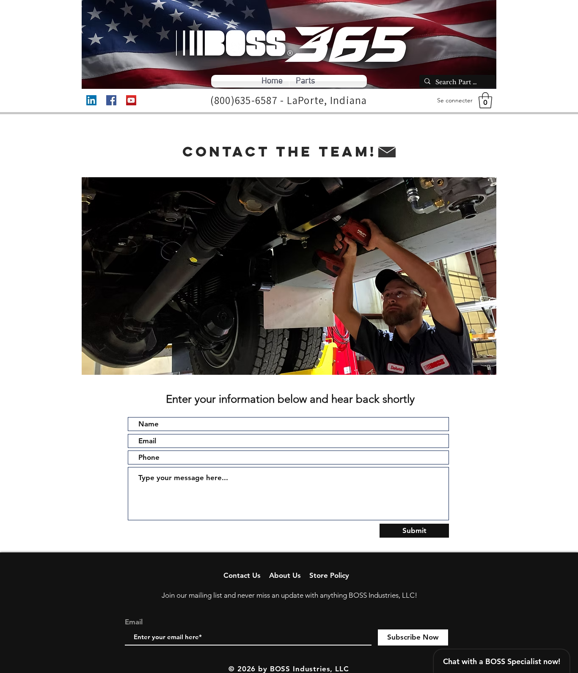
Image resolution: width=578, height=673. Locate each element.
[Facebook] (111, 100)
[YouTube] (131, 100)
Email (134, 622)
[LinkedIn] (91, 100)
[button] (485, 100)
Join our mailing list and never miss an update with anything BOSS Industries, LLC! (289, 595)
